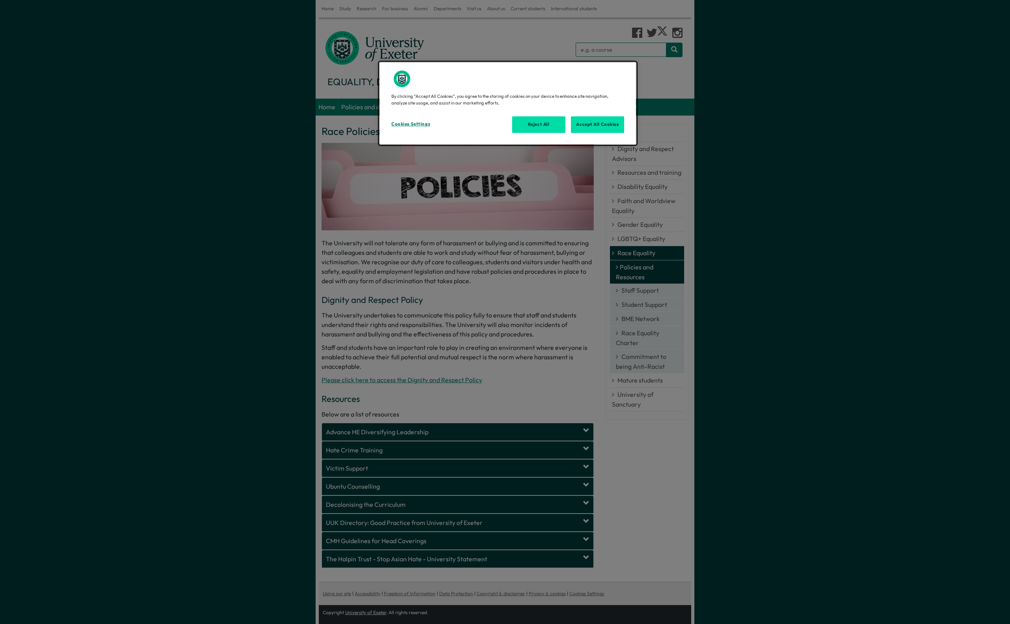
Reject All (539, 124)
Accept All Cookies (597, 124)
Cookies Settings (410, 124)
